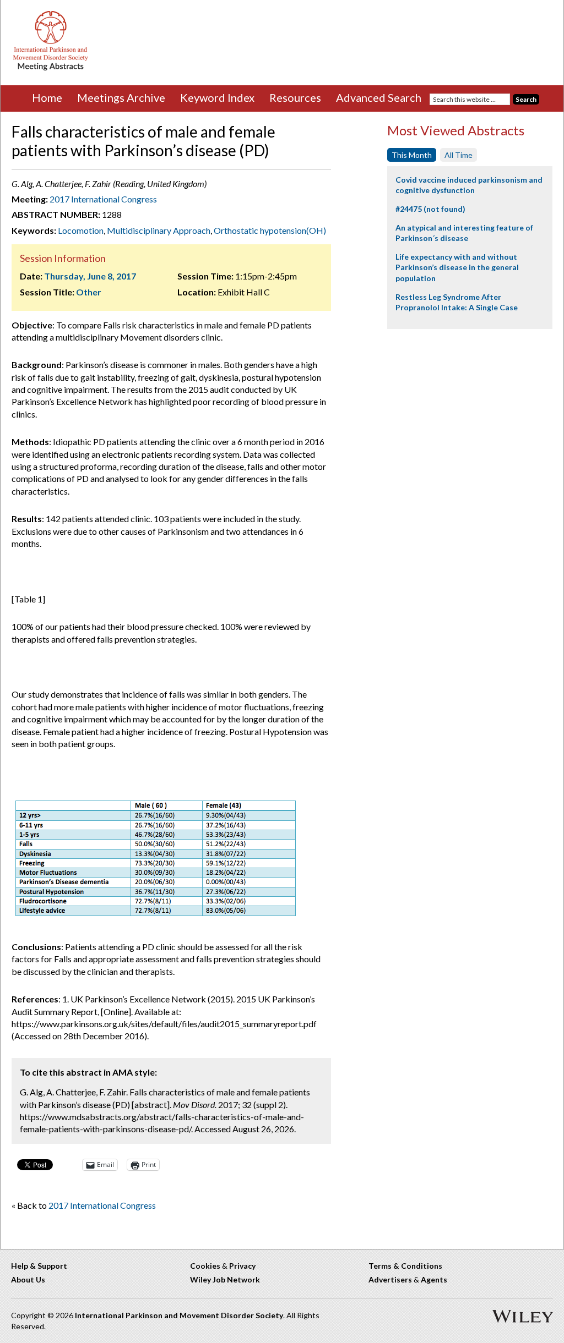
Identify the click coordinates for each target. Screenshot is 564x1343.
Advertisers (390, 1279)
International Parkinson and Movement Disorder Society (179, 1315)
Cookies (205, 1265)
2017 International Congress (103, 199)
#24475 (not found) (430, 208)
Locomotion (81, 230)
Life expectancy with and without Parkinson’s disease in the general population (457, 267)
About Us (28, 1279)
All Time (458, 155)
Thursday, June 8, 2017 (90, 276)
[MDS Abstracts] (51, 68)
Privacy (242, 1265)
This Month (412, 155)
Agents (434, 1279)
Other (88, 292)
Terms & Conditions (405, 1265)
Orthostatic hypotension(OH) (270, 230)
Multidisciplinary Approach (158, 230)
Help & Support (39, 1265)
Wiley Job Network (225, 1279)
